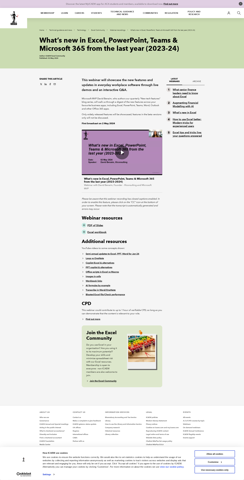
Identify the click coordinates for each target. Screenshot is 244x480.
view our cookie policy (172, 466)
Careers (79, 13)
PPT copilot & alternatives (99, 267)
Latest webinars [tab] (174, 80)
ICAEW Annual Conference (193, 431)
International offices (80, 434)
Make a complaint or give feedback (87, 421)
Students (96, 13)
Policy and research (194, 13)
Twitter (41, 84)
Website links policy (154, 438)
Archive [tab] (197, 81)
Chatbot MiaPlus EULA (155, 444)
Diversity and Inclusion (48, 434)
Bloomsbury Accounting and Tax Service (120, 417)
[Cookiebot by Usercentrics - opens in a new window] (24, 474)
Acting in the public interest (50, 427)
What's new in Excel (184, 112)
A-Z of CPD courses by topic (193, 421)
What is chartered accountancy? (52, 431)
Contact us (77, 417)
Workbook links (94, 281)
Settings (47, 474)
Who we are (44, 417)
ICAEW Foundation (47, 441)
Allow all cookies (214, 454)
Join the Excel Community (103, 381)
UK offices (77, 427)
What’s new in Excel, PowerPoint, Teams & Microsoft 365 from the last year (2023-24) (162, 30)
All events (186, 417)
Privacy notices (151, 424)
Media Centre (45, 444)
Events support (189, 438)
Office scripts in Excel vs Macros (102, 272)
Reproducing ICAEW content (157, 431)
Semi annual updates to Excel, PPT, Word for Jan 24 (112, 253)
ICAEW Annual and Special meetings (54, 424)
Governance (44, 421)
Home (41, 30)
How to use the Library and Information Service (123, 424)
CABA (75, 438)
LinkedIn (45, 84)
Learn (64, 13)
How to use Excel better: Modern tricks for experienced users (187, 123)
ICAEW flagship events (192, 434)
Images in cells (93, 276)
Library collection (111, 434)
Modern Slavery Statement (156, 421)
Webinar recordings (117, 30)
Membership (47, 13)
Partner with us (78, 441)
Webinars (186, 424)
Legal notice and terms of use (157, 434)
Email (54, 84)
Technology (81, 30)
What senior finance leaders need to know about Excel (185, 93)
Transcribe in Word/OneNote (101, 290)
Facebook (50, 84)
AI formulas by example (98, 285)
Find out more (171, 4)
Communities (150, 13)
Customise (213, 462)
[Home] (13, 18)
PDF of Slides (95, 225)
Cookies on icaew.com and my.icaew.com (162, 427)
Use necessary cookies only (214, 470)
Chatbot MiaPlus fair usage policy (159, 441)
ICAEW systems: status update (84, 424)
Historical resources (112, 431)
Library (107, 421)
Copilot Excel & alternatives (100, 262)
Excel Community (98, 30)
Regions (76, 431)
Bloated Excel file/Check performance (105, 294)
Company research (112, 427)
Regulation (171, 13)
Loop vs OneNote (95, 258)
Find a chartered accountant (51, 438)
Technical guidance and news (122, 13)
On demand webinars (191, 427)
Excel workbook (96, 232)
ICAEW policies (152, 417)
